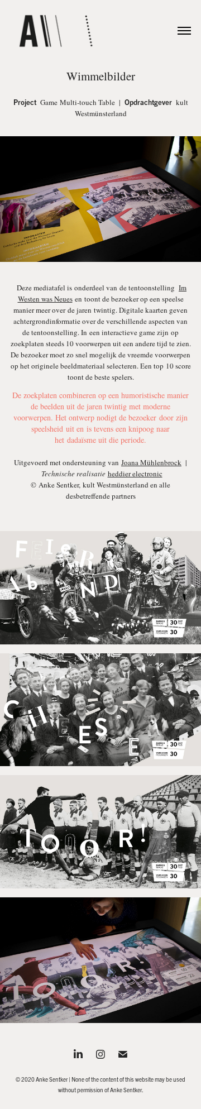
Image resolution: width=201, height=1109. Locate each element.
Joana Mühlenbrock (151, 462)
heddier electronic (135, 474)
